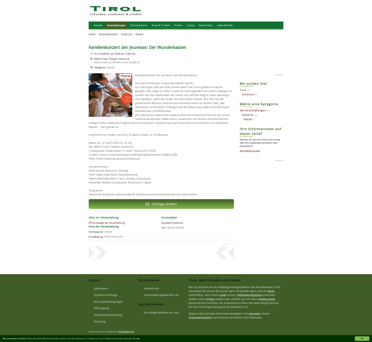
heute (271, 291)
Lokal (222, 295)
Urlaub (191, 25)
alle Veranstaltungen (253, 110)
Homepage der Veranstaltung (108, 222)
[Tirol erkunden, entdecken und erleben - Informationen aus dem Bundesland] (116, 16)
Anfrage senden (164, 204)
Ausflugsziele (267, 299)
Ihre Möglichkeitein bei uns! (161, 312)
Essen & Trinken (161, 25)
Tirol (243, 90)
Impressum (101, 288)
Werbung (99, 321)
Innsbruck (126, 34)
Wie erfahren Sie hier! (250, 150)
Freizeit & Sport (138, 25)
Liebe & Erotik (225, 25)
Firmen (178, 25)
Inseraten (255, 313)
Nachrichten (206, 25)
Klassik (139, 34)
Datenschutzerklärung (108, 315)
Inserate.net (151, 288)
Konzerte (247, 115)
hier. (138, 338)
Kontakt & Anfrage (105, 295)
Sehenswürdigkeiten (249, 295)
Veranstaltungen (116, 25)
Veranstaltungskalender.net (161, 295)
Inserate (98, 25)
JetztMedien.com (126, 331)
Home (92, 34)
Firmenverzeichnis (200, 317)
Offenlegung (101, 308)
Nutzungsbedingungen (108, 301)
